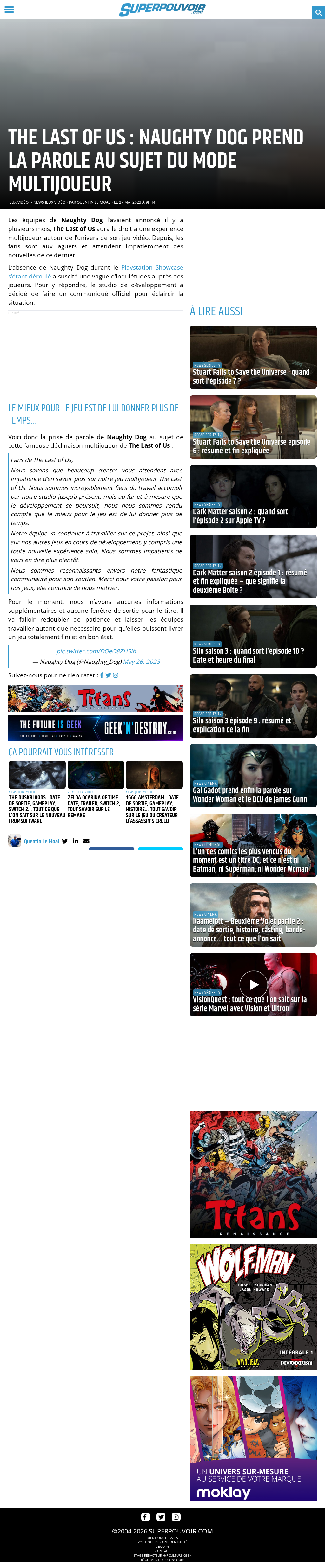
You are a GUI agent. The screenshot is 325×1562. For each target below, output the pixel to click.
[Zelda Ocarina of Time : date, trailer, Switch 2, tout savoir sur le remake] (96, 775)
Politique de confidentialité (163, 1542)
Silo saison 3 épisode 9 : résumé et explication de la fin (242, 725)
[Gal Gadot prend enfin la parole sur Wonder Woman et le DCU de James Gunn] (253, 775)
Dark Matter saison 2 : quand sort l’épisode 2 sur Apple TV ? (240, 516)
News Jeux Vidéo (49, 202)
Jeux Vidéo (18, 202)
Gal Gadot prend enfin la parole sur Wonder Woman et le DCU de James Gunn (250, 795)
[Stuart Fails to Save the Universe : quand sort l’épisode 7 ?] (253, 357)
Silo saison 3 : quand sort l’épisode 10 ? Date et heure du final (248, 655)
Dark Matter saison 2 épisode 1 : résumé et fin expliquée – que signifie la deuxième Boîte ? (250, 582)
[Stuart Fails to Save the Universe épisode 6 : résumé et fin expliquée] (253, 427)
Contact (162, 1551)
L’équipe (162, 1546)
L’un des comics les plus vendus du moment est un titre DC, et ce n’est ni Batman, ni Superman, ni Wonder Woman (250, 860)
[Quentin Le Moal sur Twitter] (65, 841)
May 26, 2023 (141, 661)
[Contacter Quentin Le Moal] (86, 841)
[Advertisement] (95, 354)
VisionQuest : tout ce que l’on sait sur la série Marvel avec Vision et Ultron (250, 1004)
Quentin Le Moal (93, 202)
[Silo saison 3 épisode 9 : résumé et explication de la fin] (253, 706)
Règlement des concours (162, 1560)
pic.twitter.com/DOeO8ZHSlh (96, 651)
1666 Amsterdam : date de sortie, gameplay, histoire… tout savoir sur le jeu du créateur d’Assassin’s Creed (152, 809)
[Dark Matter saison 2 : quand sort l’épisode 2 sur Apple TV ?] (253, 496)
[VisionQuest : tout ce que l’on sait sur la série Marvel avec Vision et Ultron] (253, 984)
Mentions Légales (162, 1537)
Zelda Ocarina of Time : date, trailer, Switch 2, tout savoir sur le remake (94, 806)
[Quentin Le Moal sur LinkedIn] (75, 841)
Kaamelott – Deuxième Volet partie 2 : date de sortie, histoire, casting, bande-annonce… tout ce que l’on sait (249, 930)
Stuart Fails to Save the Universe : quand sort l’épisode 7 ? (251, 377)
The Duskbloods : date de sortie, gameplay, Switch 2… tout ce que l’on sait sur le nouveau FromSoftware (37, 809)
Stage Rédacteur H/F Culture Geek (162, 1555)
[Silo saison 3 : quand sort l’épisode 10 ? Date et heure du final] (253, 636)
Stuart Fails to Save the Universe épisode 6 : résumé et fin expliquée (251, 446)
